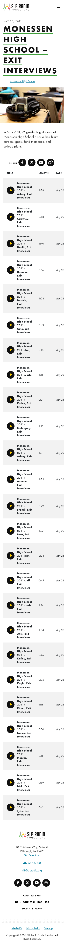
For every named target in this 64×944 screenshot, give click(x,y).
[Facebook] (18, 883)
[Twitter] (27, 883)
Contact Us (32, 895)
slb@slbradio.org (32, 870)
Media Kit (17, 928)
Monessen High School (22, 81)
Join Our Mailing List (32, 902)
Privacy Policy (33, 928)
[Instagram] (46, 883)
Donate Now (32, 908)
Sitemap (48, 928)
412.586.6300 (32, 863)
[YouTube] (37, 883)
